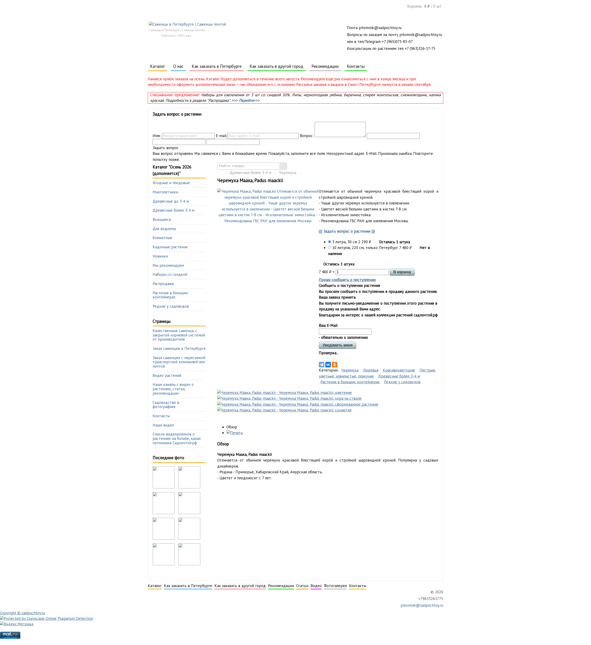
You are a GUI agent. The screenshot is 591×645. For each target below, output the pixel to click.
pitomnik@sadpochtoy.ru (421, 605)
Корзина (424, 6)
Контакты (356, 66)
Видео (316, 585)
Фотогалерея (335, 585)
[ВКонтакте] (328, 364)
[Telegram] (321, 364)
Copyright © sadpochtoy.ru (22, 612)
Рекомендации (325, 66)
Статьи (302, 585)
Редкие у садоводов (402, 381)
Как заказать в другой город (276, 66)
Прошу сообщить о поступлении (347, 279)
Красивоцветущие (399, 370)
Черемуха (287, 172)
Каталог (157, 66)
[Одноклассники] (334, 364)
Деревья (370, 370)
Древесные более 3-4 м (250, 172)
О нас (178, 66)
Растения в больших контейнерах (350, 381)
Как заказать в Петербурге (216, 66)
